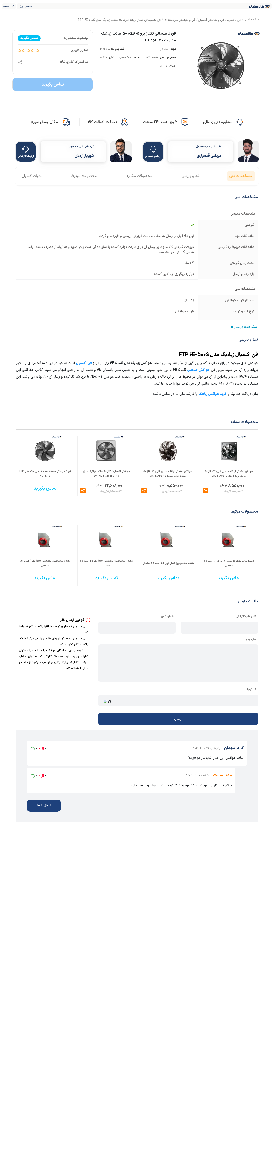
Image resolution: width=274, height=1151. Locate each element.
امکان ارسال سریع (45, 122)
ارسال (178, 718)
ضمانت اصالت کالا (102, 122)
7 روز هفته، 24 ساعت (160, 122)
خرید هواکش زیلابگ (212, 394)
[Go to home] (251, 20)
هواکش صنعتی (198, 370)
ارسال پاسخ (44, 805)
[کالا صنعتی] (259, 6)
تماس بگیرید (53, 84)
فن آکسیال (84, 363)
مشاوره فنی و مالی (217, 122)
